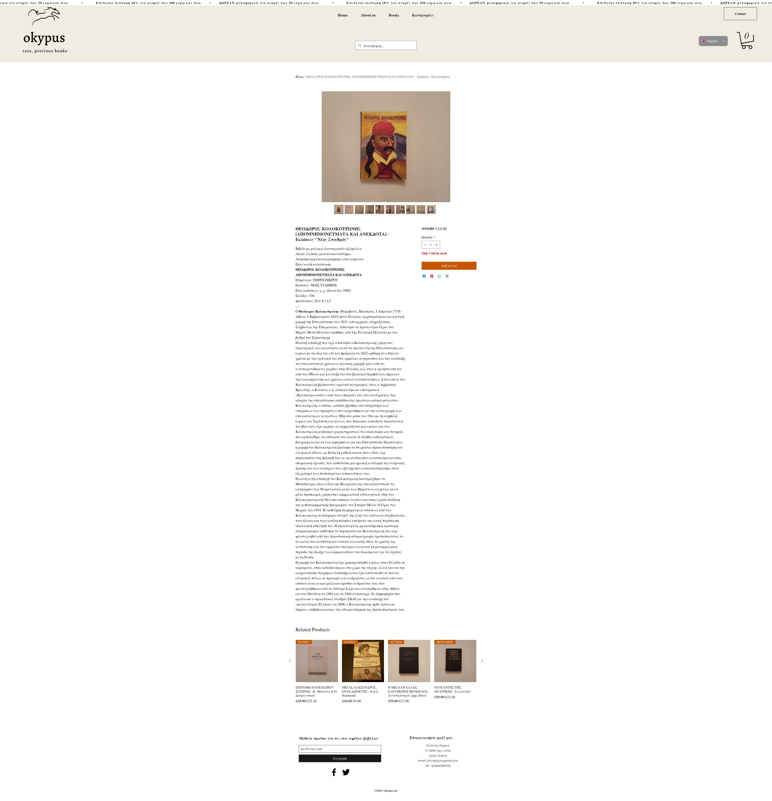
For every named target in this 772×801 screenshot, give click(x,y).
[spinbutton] (431, 245)
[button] (747, 40)
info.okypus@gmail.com (442, 760)
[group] (386, 674)
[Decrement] (425, 245)
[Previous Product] (289, 660)
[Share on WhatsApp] (439, 276)
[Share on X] (447, 276)
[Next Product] (482, 660)
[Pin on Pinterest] (431, 276)
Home (300, 77)
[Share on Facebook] (424, 276)
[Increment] (436, 245)
